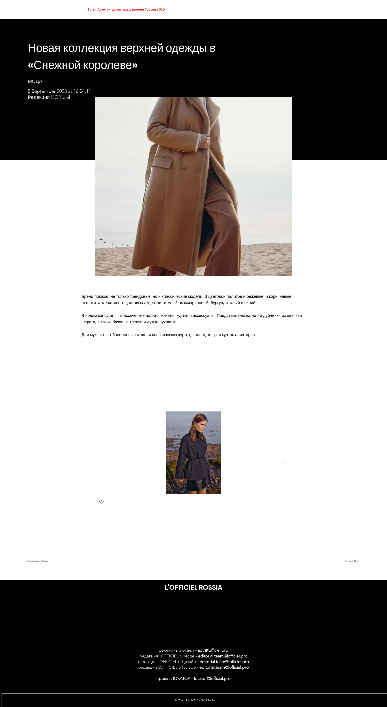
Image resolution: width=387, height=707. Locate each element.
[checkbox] (101, 502)
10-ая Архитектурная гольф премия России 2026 (126, 9)
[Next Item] (283, 463)
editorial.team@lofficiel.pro (222, 656)
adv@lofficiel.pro (213, 650)
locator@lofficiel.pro (212, 678)
